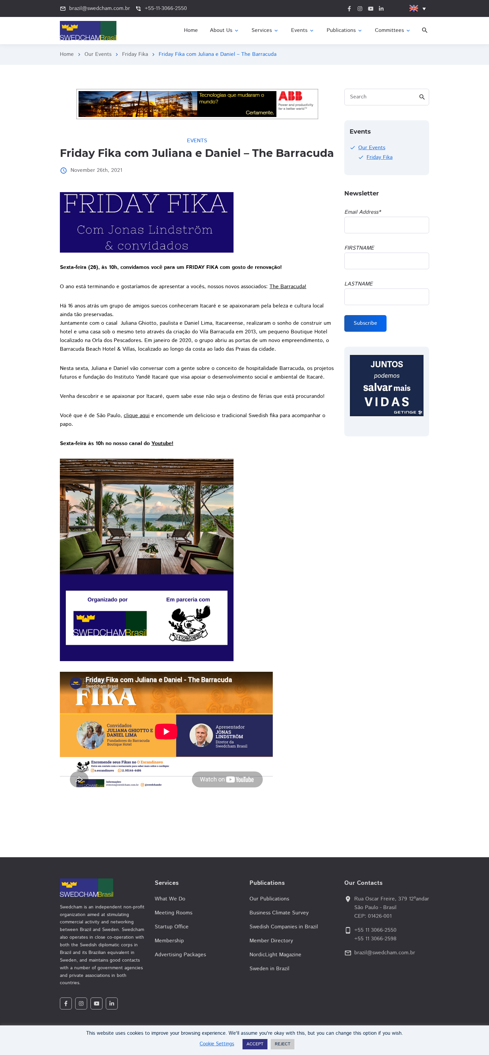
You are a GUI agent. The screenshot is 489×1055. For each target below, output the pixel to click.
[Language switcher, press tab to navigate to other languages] (417, 8)
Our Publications (269, 899)
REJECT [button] (282, 1044)
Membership (169, 941)
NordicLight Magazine (275, 955)
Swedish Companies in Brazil (283, 927)
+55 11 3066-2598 (375, 939)
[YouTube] (96, 1003)
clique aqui (137, 415)
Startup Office (172, 927)
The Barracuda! (287, 287)
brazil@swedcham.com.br (384, 953)
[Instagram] (81, 1003)
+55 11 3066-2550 (375, 930)
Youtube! (162, 443)
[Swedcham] (102, 888)
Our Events (97, 54)
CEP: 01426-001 (373, 916)
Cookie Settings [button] (217, 1043)
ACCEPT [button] (254, 1044)
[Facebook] (66, 1003)
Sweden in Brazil (269, 969)
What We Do (170, 899)
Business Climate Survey (279, 913)
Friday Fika (135, 54)
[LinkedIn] (112, 1003)
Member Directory (271, 941)
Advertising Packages (180, 955)
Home (67, 54)
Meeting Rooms (173, 913)
